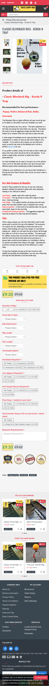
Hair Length (7, 341)
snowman (33, 475)
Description (7, 83)
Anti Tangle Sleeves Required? (15, 386)
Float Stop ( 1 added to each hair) (16, 400)
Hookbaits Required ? (11, 359)
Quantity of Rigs (9, 305)
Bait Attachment (9, 324)
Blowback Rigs (13, 475)
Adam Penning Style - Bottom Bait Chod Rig (36, 522)
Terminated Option (10, 350)
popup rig (11, 147)
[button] (7, 39)
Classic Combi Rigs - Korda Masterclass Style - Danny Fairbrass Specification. (13, 522)
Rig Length (7, 332)
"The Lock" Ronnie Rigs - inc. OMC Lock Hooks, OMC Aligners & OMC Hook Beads (36, 565)
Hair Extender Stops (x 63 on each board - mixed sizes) (23, 415)
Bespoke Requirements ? (13, 429)
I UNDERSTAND (41, 677)
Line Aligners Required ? (13, 373)
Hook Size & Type (10, 315)
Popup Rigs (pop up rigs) (16, 19)
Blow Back (24, 475)
